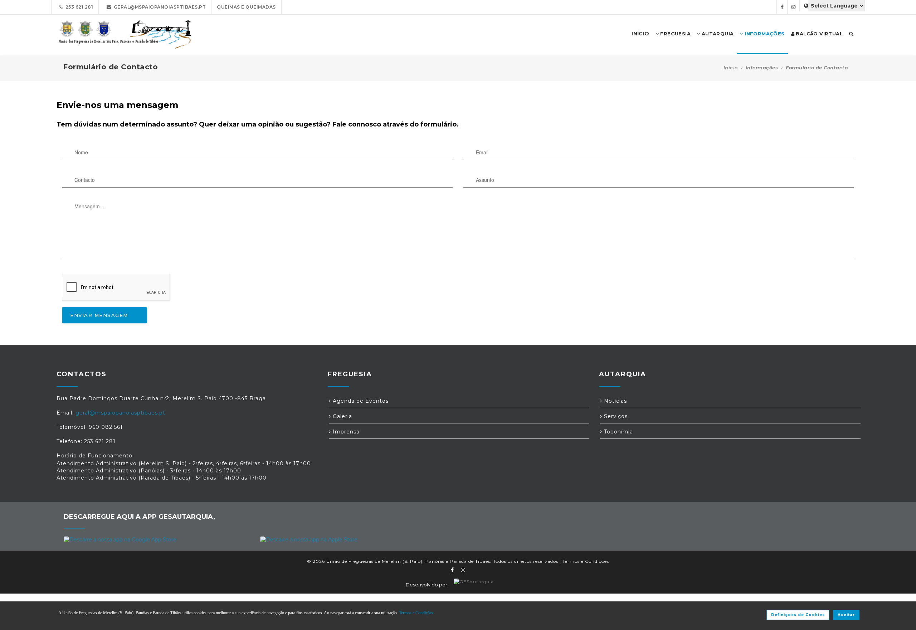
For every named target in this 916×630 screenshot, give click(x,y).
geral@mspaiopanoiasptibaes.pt (158, 7)
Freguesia (675, 33)
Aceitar (846, 614)
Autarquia (717, 33)
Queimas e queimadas (246, 7)
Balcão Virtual (818, 33)
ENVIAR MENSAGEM (99, 315)
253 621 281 (78, 7)
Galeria (341, 416)
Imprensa (345, 431)
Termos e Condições (585, 561)
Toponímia (617, 431)
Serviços (615, 416)
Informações (764, 33)
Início (730, 67)
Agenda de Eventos (360, 401)
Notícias (614, 401)
